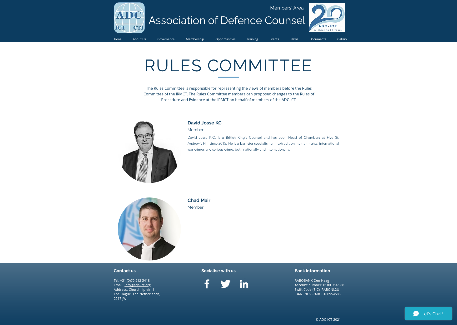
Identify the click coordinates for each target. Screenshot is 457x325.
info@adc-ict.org (137, 285)
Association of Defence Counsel (227, 20)
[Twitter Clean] (225, 284)
